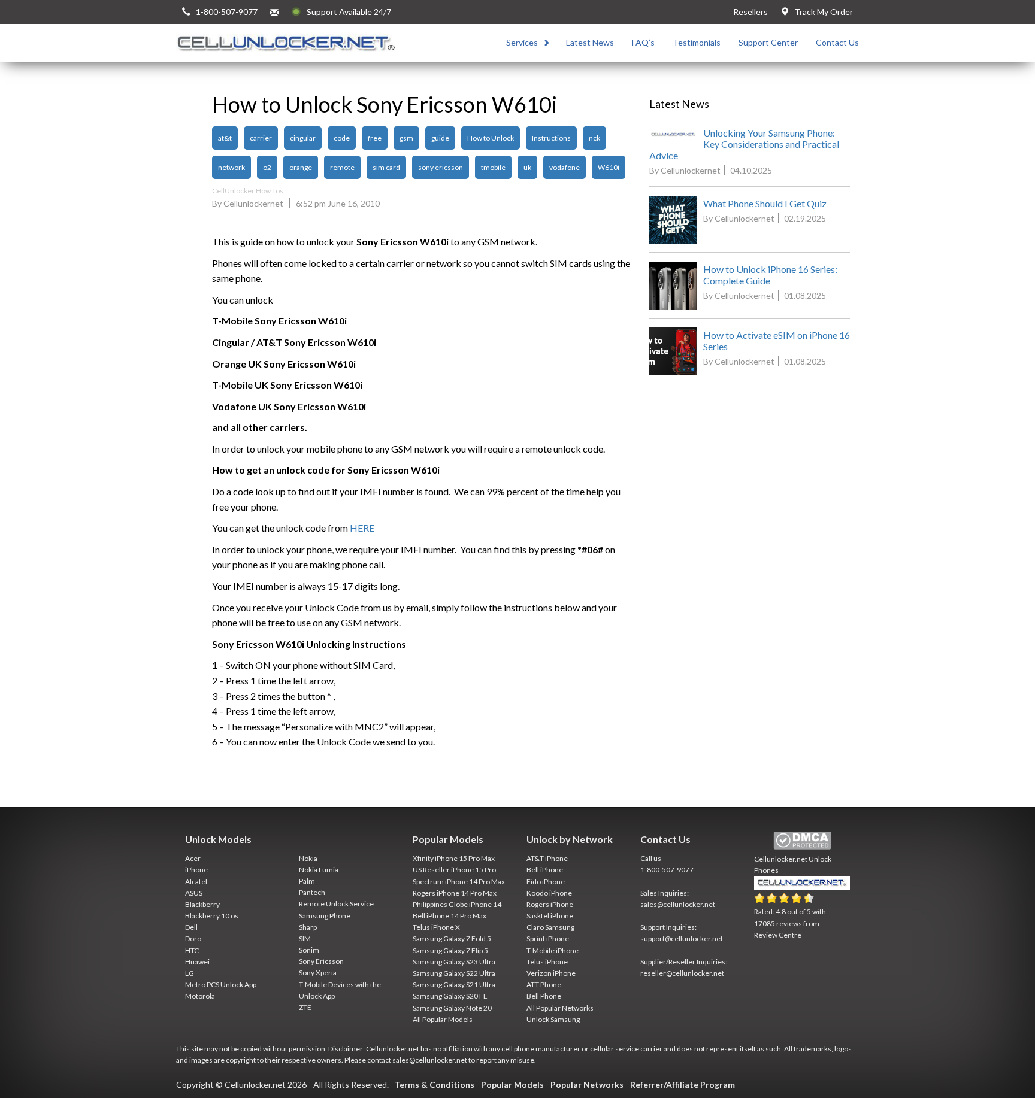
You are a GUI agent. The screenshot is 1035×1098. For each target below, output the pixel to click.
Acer (193, 858)
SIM (305, 938)
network (231, 167)
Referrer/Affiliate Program (682, 1084)
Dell (191, 927)
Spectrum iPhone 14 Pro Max (459, 881)
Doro (193, 938)
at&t (225, 138)
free (375, 138)
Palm (307, 880)
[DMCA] (802, 841)
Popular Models (512, 1084)
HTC (192, 950)
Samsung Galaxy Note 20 (452, 1007)
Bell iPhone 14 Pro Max (449, 915)
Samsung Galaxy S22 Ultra (454, 973)
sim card (386, 167)
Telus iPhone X (436, 927)
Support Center (768, 42)
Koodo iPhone (549, 892)
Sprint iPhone (547, 938)
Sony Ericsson (321, 961)
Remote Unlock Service (336, 903)
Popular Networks (587, 1084)
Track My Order (821, 12)
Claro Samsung (550, 927)
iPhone (196, 869)
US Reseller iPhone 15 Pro (454, 869)
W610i (608, 167)
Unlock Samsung (553, 1019)
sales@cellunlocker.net (677, 904)
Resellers (750, 12)
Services (522, 42)
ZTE (305, 1007)
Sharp (308, 927)
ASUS (193, 892)
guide (440, 138)
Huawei (197, 961)
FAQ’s (643, 42)
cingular (303, 138)
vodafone (564, 167)
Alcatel (196, 881)
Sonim (309, 949)
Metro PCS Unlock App (220, 984)
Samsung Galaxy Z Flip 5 (450, 950)
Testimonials (697, 42)
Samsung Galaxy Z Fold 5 (452, 938)
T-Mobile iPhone (552, 950)
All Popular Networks (560, 1007)
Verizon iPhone (551, 973)
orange (300, 167)
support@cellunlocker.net (681, 938)
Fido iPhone (545, 881)
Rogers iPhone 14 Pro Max (455, 892)
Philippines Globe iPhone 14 (457, 904)
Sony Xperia (318, 972)
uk (527, 167)
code (342, 138)
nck (594, 138)
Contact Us (837, 42)
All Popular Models (443, 1019)
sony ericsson (440, 167)
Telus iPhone (547, 961)
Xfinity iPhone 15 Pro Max (454, 858)
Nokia (308, 858)
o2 (267, 167)
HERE (362, 527)
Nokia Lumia (318, 869)
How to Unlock (490, 138)
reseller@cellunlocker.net (682, 973)
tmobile (493, 167)
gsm (406, 138)
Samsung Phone (324, 915)
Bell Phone (543, 995)
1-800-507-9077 (667, 869)
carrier (261, 138)
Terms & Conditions (434, 1084)
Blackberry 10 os (211, 915)
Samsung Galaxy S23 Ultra (454, 961)
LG (189, 973)
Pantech (312, 892)
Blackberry (202, 904)
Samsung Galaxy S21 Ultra (454, 984)
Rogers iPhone (549, 904)
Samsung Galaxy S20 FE (450, 995)
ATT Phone (543, 984)
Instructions (551, 138)
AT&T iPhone (547, 858)
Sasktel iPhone (549, 915)
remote (342, 167)
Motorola (200, 995)
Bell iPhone (544, 869)
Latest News (590, 42)
